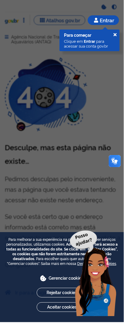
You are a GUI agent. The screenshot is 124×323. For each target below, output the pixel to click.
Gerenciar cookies (66, 278)
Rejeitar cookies (62, 292)
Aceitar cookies (62, 306)
